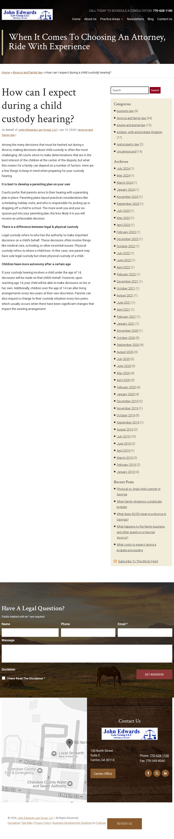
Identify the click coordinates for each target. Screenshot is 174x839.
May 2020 (123, 373)
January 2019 (126, 472)
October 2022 (126, 246)
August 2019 (125, 429)
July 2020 (123, 359)
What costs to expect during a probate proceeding (136, 547)
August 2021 (125, 295)
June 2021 (124, 302)
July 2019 (123, 436)
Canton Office (103, 773)
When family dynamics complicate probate (139, 504)
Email (123, 624)
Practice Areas (110, 19)
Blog (151, 19)
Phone (65, 624)
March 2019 (125, 458)
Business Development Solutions (72, 823)
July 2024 (123, 168)
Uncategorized (126, 151)
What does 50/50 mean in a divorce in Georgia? (141, 516)
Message (8, 640)
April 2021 (123, 309)
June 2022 (124, 260)
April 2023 (123, 225)
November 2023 (127, 197)
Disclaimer (8, 669)
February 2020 (126, 387)
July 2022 (123, 253)
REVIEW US (124, 823)
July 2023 (123, 211)
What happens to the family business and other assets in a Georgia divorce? (141, 532)
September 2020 (128, 345)
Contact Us (164, 19)
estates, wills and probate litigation (139, 132)
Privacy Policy (42, 823)
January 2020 (126, 394)
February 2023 (126, 232)
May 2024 (123, 175)
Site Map (27, 823)
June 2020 (124, 366)
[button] (170, 825)
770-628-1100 (162, 10)
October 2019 (126, 415)
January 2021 (126, 323)
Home (76, 19)
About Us (90, 19)
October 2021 (126, 288)
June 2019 (124, 443)
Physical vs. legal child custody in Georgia (138, 491)
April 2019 (123, 450)
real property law (128, 144)
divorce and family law (131, 118)
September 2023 (128, 204)
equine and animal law (131, 125)
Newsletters (135, 19)
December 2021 (127, 281)
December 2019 (127, 401)
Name (6, 624)
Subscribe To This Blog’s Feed (138, 561)
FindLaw (101, 823)
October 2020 (126, 338)
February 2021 (126, 316)
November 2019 (127, 408)
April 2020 (123, 380)
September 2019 (128, 422)
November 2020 (127, 330)
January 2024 (126, 189)
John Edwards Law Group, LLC (37, 129)
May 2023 (123, 218)
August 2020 (125, 352)
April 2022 (123, 267)
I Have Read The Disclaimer (26, 678)
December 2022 (127, 239)
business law (125, 111)
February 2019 (126, 465)
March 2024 (125, 182)
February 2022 (126, 274)
